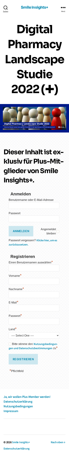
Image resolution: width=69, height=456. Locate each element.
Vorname (15, 275)
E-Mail (13, 302)
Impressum (11, 411)
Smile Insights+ (34, 7)
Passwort (14, 213)
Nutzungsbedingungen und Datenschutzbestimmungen (33, 346)
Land (13, 329)
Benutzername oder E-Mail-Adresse (31, 199)
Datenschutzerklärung (18, 401)
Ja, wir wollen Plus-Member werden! (27, 397)
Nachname (16, 289)
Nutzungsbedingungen (18, 406)
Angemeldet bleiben (48, 231)
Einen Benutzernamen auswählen (31, 262)
